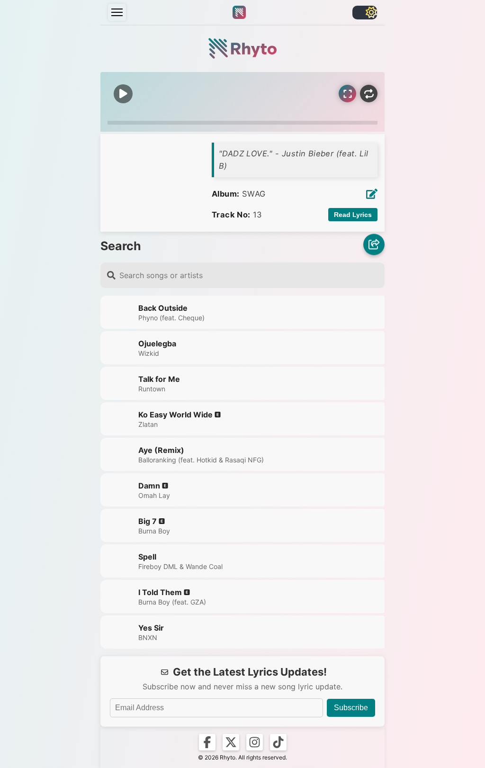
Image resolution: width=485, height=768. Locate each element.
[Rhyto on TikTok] (278, 742)
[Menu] (117, 12)
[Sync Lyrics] (347, 93)
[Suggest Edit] (371, 193)
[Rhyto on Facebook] (207, 742)
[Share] (374, 245)
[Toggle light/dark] (364, 12)
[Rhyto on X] (231, 742)
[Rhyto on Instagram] (254, 742)
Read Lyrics (353, 214)
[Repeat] (368, 93)
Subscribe (351, 708)
